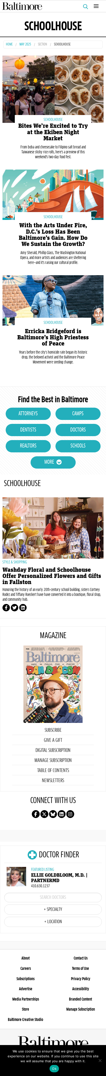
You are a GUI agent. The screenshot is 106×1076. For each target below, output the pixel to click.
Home (9, 44)
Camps (78, 413)
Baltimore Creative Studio (25, 1020)
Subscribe (53, 730)
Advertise (25, 989)
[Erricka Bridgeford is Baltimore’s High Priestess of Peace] (53, 300)
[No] (99, 1060)
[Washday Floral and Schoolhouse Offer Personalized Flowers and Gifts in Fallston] (53, 528)
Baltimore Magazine (51, 6)
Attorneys (28, 413)
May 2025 (25, 44)
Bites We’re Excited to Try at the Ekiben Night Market (53, 132)
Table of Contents (53, 770)
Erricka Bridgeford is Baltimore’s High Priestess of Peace (53, 337)
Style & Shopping (14, 562)
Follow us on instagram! (70, 814)
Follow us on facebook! (36, 814)
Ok (54, 1069)
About (25, 958)
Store (25, 1009)
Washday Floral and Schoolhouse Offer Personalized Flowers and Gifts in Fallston (51, 576)
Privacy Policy (80, 979)
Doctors (78, 430)
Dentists (28, 430)
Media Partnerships (25, 999)
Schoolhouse (53, 120)
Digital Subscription (53, 750)
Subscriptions (26, 979)
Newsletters (53, 780)
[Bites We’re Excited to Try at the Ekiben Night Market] (53, 88)
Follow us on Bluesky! (53, 814)
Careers (25, 969)
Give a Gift (53, 740)
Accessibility (80, 989)
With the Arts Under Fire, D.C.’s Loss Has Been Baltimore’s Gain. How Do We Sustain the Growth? (53, 234)
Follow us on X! (44, 814)
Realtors (28, 446)
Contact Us (81, 958)
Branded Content (80, 999)
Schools (78, 446)
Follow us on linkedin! (62, 814)
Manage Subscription (53, 760)
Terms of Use (80, 969)
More (49, 462)
